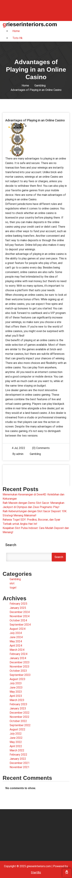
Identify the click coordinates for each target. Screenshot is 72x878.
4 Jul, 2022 (18, 448)
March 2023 (17, 700)
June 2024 (16, 637)
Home (25, 85)
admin (19, 454)
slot (12, 583)
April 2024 (16, 645)
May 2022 (16, 742)
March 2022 (17, 750)
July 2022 (16, 733)
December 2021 (20, 763)
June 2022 (16, 737)
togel (13, 587)
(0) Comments (40, 448)
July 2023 (16, 683)
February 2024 (18, 654)
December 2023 (20, 662)
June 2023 (16, 687)
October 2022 (18, 721)
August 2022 (17, 729)
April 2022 (16, 746)
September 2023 (20, 675)
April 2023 (16, 696)
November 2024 (19, 616)
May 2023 (16, 691)
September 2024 (20, 624)
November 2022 (19, 717)
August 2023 (17, 679)
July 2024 (16, 633)
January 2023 (18, 708)
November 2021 (19, 767)
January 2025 (18, 607)
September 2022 (20, 725)
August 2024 (17, 628)
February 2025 (18, 603)
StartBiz (36, 872)
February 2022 (18, 754)
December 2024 (20, 612)
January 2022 (18, 758)
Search (10, 545)
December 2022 (20, 712)
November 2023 (19, 666)
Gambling (40, 85)
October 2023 (18, 670)
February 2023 (18, 704)
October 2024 (18, 620)
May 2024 (16, 641)
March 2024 (17, 649)
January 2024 (18, 658)
